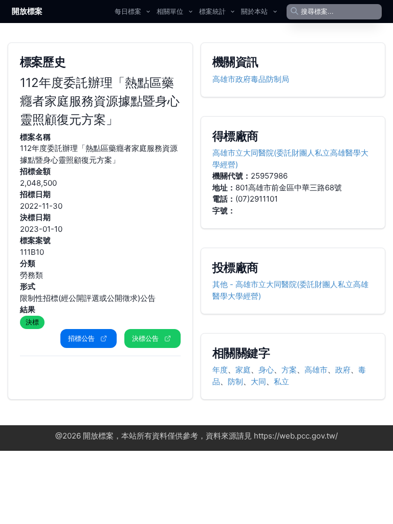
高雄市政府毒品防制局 (250, 79)
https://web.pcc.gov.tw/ (296, 436)
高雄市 (316, 370)
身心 (266, 370)
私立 (281, 381)
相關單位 (170, 11)
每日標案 (128, 11)
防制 (235, 381)
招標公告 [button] (81, 338)
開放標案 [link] (27, 11)
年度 (220, 370)
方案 (289, 370)
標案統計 (212, 11)
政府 (343, 370)
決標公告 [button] (145, 338)
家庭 (243, 370)
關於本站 (254, 11)
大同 (258, 381)
